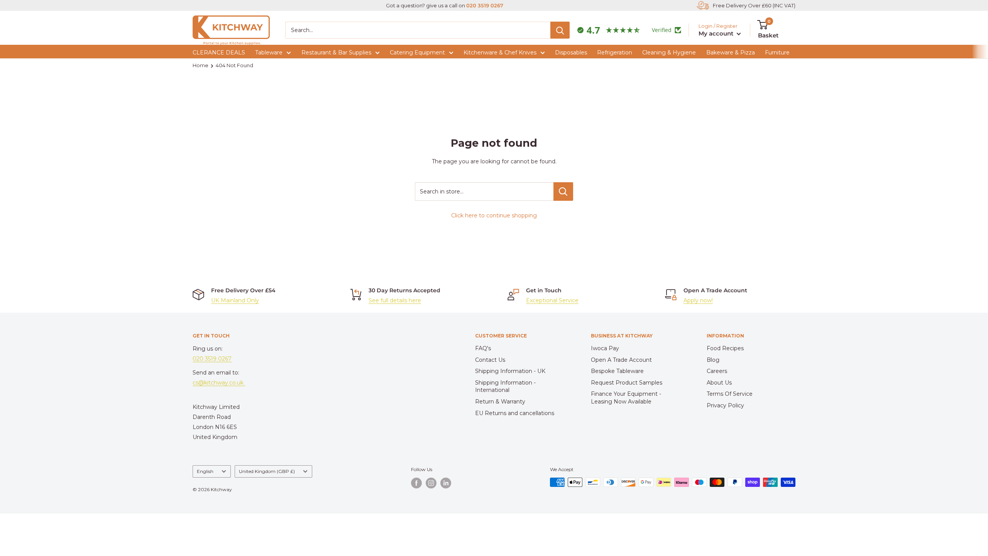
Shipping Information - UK (510, 371)
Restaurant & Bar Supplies (336, 52)
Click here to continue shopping (494, 215)
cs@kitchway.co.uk (219, 382)
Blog (713, 359)
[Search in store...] (563, 191)
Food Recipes (725, 348)
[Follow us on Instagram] (431, 483)
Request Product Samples (626, 382)
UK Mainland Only (235, 300)
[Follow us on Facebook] (416, 483)
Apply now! (698, 300)
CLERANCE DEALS (219, 52)
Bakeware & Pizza (730, 52)
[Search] (560, 30)
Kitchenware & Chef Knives (500, 52)
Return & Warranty (500, 401)
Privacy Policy (725, 405)
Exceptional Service (552, 300)
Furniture (777, 52)
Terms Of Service (730, 393)
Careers (717, 371)
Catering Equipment (417, 52)
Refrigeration (614, 52)
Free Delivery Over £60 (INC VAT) (754, 5)
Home (200, 65)
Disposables (571, 52)
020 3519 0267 (484, 5)
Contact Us (490, 359)
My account (717, 33)
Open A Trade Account (621, 359)
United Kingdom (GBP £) (267, 471)
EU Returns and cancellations (514, 413)
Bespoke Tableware (617, 371)
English (205, 471)
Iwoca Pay (605, 348)
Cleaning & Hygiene (669, 52)
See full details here (395, 300)
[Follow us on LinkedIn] (445, 483)
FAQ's (483, 348)
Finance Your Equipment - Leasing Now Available (626, 397)
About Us (719, 382)
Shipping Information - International (505, 386)
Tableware (269, 52)
